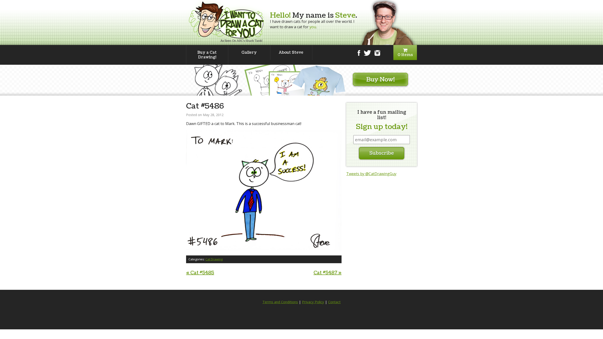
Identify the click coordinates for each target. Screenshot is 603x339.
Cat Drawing (214, 259)
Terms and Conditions (280, 301)
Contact (334, 301)
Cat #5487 (328, 273)
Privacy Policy (313, 301)
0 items (405, 54)
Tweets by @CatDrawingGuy (371, 173)
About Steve (291, 52)
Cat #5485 (200, 273)
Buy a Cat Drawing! (207, 55)
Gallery (249, 52)
